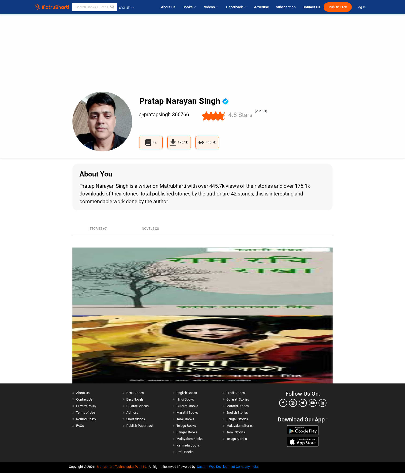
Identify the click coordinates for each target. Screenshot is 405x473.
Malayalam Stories (239, 426)
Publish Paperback (140, 426)
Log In (361, 7)
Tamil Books (185, 419)
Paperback (235, 7)
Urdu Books (184, 452)
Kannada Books (188, 445)
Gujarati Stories (237, 399)
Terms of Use (85, 412)
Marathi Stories (237, 406)
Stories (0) (98, 228)
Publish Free (338, 6)
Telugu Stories (236, 439)
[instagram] (293, 403)
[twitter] (303, 403)
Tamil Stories (235, 432)
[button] (112, 7)
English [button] (124, 7)
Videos (210, 7)
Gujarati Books (187, 406)
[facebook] (283, 403)
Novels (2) (150, 228)
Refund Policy (86, 419)
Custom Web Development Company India (227, 467)
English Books (186, 393)
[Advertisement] (202, 56)
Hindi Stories (235, 393)
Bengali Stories (237, 419)
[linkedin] (322, 403)
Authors (132, 412)
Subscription (286, 7)
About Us (168, 7)
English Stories (237, 412)
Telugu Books (186, 426)
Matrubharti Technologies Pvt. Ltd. (123, 467)
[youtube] (313, 403)
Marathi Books (187, 412)
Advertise (261, 7)
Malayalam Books (189, 439)
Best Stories (135, 393)
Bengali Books (186, 432)
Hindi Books (185, 399)
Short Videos (135, 419)
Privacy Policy (86, 406)
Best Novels (134, 399)
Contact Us (311, 7)
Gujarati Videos (137, 406)
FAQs (80, 426)
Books (188, 7)
